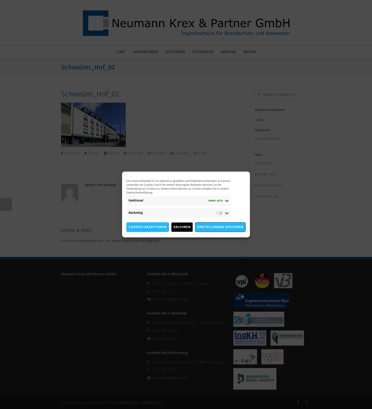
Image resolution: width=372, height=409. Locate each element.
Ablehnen (182, 227)
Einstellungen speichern (220, 227)
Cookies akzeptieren (148, 227)
